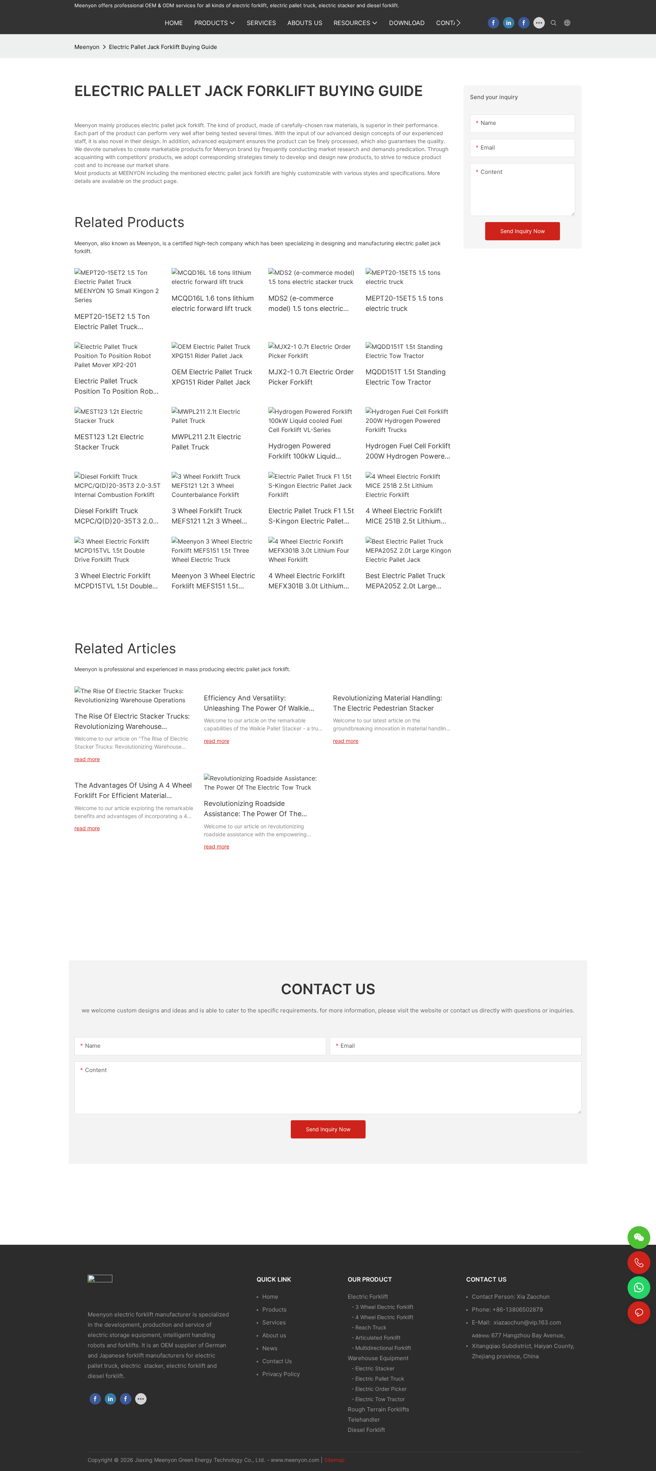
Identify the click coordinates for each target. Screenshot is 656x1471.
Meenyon (86, 46)
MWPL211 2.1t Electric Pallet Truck (206, 442)
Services (274, 1322)
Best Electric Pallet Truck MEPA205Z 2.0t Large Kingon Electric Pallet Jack (408, 581)
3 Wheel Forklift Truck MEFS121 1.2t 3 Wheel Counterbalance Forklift (210, 516)
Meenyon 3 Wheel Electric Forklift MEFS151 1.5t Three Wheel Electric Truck (213, 581)
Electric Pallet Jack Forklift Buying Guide (163, 46)
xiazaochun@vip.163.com (527, 1322)
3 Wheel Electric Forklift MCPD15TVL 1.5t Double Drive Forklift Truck (113, 581)
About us (274, 1335)
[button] (458, 22)
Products (274, 1309)
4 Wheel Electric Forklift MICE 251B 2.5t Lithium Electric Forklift (404, 516)
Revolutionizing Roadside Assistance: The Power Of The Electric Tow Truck (252, 809)
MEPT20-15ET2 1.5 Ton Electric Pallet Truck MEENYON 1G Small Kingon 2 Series (112, 322)
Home (270, 1296)
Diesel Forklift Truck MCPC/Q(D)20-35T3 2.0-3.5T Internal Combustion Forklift (115, 516)
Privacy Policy (281, 1374)
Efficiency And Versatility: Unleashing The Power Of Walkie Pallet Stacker (256, 703)
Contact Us (277, 1361)
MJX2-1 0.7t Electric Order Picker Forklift (311, 377)
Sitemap (334, 1460)
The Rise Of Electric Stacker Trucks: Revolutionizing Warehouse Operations (132, 722)
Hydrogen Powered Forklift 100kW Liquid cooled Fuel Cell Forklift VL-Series (305, 451)
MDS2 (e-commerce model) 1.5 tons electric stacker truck (305, 304)
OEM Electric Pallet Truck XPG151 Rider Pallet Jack (212, 377)
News (270, 1348)
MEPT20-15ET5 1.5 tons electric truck (404, 303)
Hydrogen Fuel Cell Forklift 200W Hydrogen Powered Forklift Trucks (408, 451)
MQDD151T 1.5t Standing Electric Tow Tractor (406, 377)
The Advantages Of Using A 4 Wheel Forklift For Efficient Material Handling (133, 791)
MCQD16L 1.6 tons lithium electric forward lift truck (213, 303)
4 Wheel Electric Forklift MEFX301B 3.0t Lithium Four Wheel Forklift (306, 581)
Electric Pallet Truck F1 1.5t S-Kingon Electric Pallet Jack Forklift (311, 516)
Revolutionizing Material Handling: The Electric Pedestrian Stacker (387, 703)
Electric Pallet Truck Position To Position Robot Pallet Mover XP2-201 (117, 386)
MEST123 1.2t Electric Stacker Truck (109, 442)
